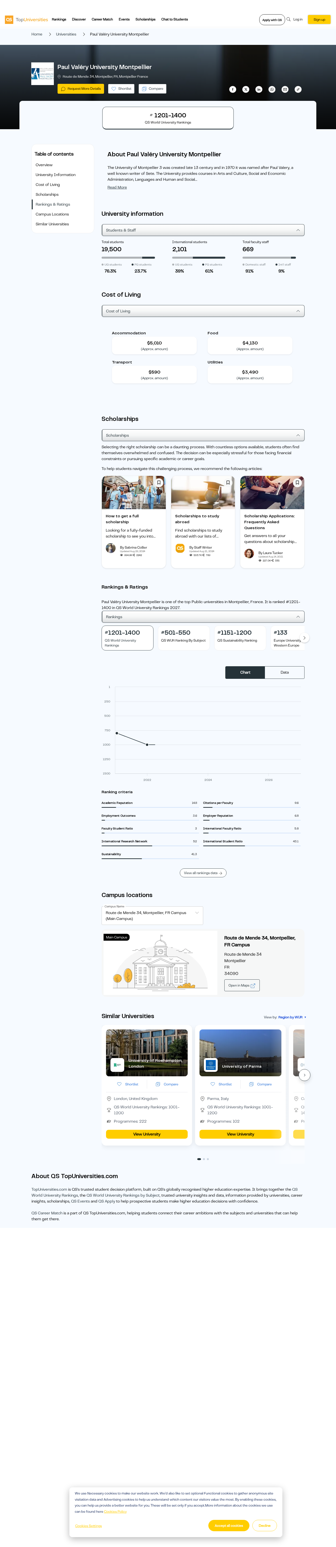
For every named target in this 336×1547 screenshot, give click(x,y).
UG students (113, 265)
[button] (304, 1075)
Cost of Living (48, 184)
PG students (143, 265)
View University (146, 1134)
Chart (245, 672)
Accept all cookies (229, 1525)
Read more (117, 187)
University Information (56, 174)
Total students (113, 242)
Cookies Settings (88, 1526)
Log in (298, 19)
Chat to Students (174, 19)
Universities (66, 34)
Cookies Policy (115, 1511)
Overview (44, 164)
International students (189, 242)
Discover (79, 19)
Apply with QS (272, 20)
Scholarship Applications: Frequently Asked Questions (269, 522)
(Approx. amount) (154, 349)
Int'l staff (284, 265)
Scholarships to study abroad (197, 519)
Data (285, 672)
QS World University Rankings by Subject (123, 1195)
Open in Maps (239, 985)
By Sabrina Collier (133, 547)
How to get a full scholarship (122, 519)
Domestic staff (255, 265)
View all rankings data (200, 873)
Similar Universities (52, 224)
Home (36, 34)
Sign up (319, 19)
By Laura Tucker (271, 553)
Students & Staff (121, 230)
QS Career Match (46, 1213)
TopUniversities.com (49, 1189)
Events (124, 19)
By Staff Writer (200, 547)
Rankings (59, 19)
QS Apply (106, 1201)
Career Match (102, 19)
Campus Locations (52, 214)
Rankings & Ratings (53, 204)
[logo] (26, 19)
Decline (265, 1525)
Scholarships (145, 19)
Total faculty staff (256, 242)
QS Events (80, 1201)
